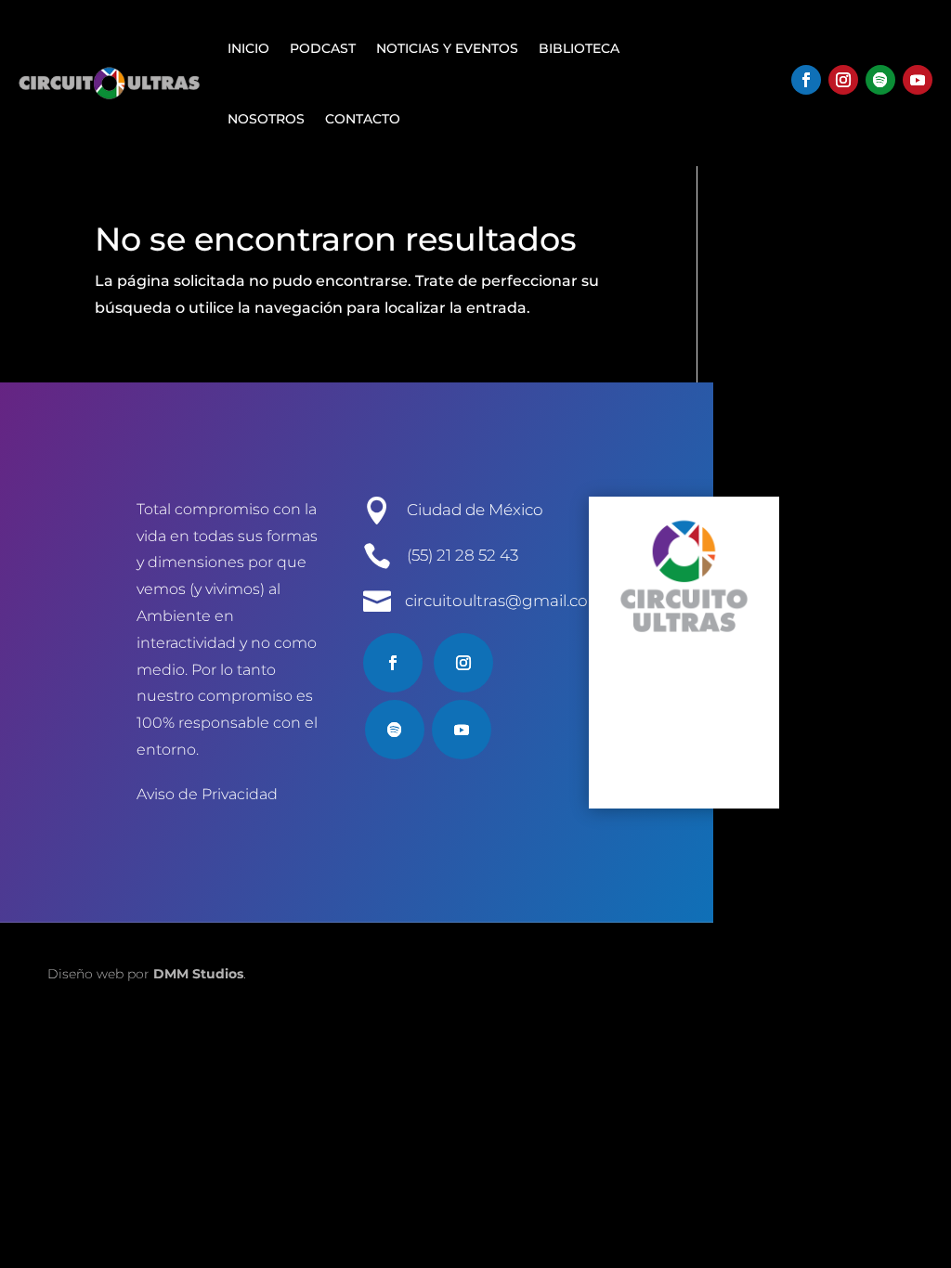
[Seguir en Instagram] (843, 80)
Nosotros (266, 118)
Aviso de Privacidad (207, 794)
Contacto (362, 118)
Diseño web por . (146, 973)
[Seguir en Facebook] (806, 80)
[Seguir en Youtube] (917, 80)
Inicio (248, 48)
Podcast (323, 48)
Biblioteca (579, 48)
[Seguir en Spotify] (880, 80)
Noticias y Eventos (447, 48)
